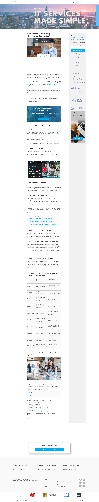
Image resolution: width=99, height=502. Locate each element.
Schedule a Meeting (49, 449)
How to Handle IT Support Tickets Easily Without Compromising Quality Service (77, 108)
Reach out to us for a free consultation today (37, 411)
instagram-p (80, 486)
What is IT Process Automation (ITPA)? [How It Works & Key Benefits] (78, 92)
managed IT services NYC (75, 62)
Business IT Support (74, 68)
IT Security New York (75, 73)
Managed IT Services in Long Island (47, 465)
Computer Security (74, 70)
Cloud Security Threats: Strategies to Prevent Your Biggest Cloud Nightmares (78, 83)
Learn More (44, 119)
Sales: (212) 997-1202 (78, 1)
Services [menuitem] (28, 2)
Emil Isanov (31, 89)
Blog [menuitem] (37, 2)
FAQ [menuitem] (33, 2)
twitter (84, 480)
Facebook (80, 480)
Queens (31, 395)
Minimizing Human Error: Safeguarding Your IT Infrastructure (44, 224)
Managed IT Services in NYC (20, 465)
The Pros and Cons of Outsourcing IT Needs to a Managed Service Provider (78, 95)
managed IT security (75, 65)
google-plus (84, 483)
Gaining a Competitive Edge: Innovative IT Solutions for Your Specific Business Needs (77, 87)
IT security (73, 76)
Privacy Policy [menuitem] (24, 500)
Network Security (74, 59)
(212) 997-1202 (16, 471)
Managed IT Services (75, 57)
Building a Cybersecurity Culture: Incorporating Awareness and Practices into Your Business (77, 100)
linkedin (80, 483)
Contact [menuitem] (42, 2)
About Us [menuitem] (21, 2)
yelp (84, 486)
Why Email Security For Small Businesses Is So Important (76, 104)
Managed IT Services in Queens (71, 465)
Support (84, 1)
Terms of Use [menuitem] (19, 500)
